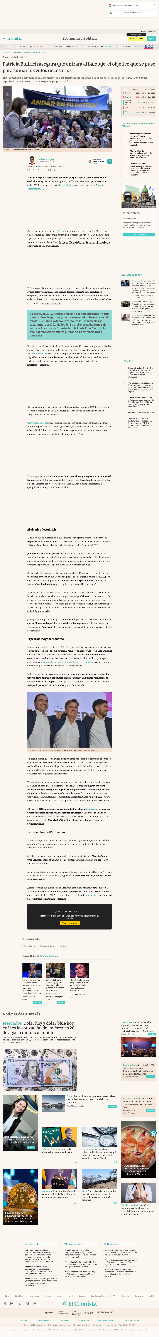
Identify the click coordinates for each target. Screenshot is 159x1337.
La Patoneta (60, 231)
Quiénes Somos (83, 1320)
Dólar (7, 1296)
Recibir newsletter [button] (140, 235)
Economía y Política (22, 52)
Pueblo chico (131, 213)
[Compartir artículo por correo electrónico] (49, 170)
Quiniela (82, 1296)
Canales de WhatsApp (44, 1320)
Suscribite (65, 1320)
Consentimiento (110, 1325)
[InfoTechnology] (105, 1313)
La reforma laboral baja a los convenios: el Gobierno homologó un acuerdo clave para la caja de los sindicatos (141, 169)
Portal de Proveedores (106, 1320)
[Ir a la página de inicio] (14, 38)
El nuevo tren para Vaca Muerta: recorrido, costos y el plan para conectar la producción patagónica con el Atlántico (141, 139)
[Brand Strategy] (76, 1313)
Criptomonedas (34, 1296)
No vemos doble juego (38, 423)
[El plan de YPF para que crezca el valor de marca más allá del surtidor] (20, 1123)
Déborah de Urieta (46, 159)
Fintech (59, 1296)
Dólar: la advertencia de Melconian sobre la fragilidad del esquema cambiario (141, 154)
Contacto (23, 1320)
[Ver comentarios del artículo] (55, 170)
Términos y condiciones (81, 1325)
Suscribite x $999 (136, 38)
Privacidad (97, 1325)
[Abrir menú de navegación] (4, 38)
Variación (136, 89)
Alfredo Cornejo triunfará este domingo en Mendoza (68, 662)
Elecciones (63, 946)
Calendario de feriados (99, 1296)
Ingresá (151, 39)
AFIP (115, 1296)
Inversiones (139, 1296)
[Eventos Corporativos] (63, 1313)
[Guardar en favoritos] (109, 161)
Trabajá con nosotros (131, 1320)
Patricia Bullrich (39, 52)
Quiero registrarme (69, 923)
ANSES (151, 1296)
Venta (145, 89)
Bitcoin (48, 1296)
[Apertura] (49, 1312)
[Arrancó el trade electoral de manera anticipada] (59, 1137)
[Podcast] (88, 1313)
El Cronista (7, 52)
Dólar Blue (19, 1296)
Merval (70, 1296)
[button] (153, 1133)
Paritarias (125, 1296)
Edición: (147, 31)
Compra (152, 89)
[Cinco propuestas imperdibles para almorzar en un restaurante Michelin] (138, 1149)
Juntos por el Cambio (47, 946)
